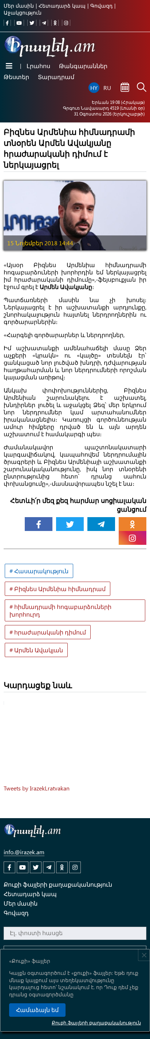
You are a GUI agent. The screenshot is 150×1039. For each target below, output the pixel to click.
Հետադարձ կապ (62, 5)
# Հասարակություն (38, 571)
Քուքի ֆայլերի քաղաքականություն (96, 1022)
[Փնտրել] (141, 87)
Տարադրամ (56, 77)
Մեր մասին (19, 5)
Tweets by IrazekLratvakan (37, 788)
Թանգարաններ (83, 66)
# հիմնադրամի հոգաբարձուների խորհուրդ (60, 610)
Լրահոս (38, 66)
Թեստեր (16, 77)
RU (107, 87)
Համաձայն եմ (37, 1010)
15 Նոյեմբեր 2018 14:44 (40, 243)
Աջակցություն (23, 12)
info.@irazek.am (24, 852)
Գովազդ (101, 5)
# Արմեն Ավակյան (36, 650)
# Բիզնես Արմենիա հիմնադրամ (57, 589)
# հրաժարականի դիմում (47, 632)
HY (94, 87)
